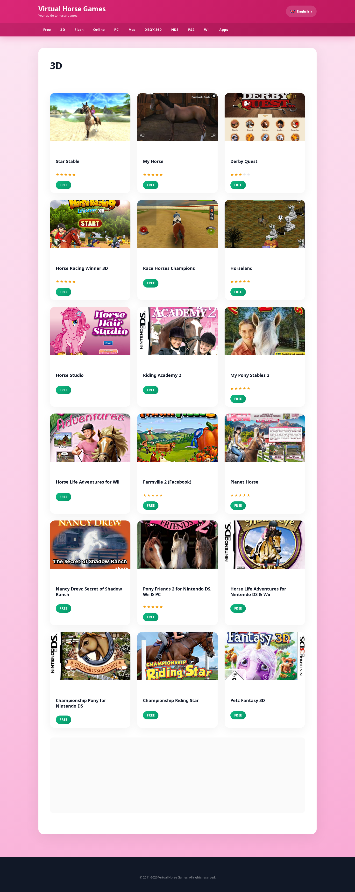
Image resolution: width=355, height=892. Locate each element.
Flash (79, 29)
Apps (223, 29)
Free (47, 29)
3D (62, 29)
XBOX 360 (153, 29)
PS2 (191, 29)
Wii (207, 29)
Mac (131, 29)
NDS (174, 29)
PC (116, 29)
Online (99, 29)
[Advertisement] (177, 775)
